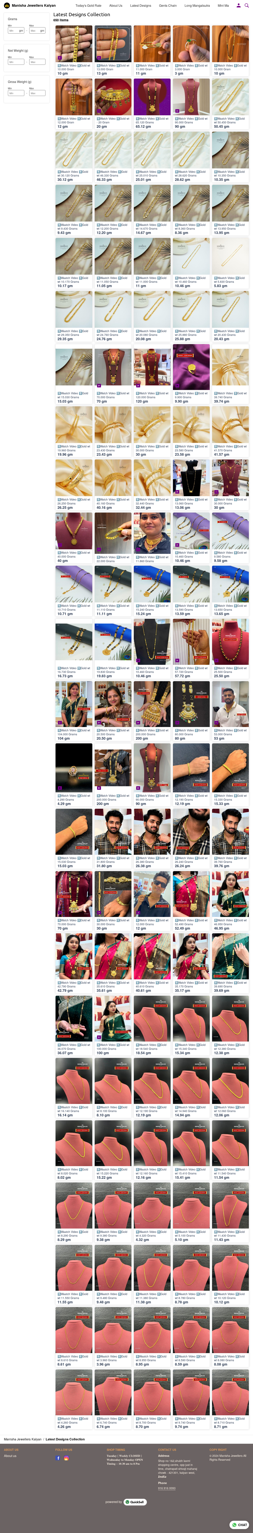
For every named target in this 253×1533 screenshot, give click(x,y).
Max (31, 25)
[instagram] (66, 1458)
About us (10, 1456)
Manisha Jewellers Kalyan (34, 6)
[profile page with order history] (239, 5)
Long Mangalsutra (197, 5)
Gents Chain (168, 5)
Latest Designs (140, 5)
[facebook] (58, 1458)
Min (10, 25)
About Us (115, 5)
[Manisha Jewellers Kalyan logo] (7, 5)
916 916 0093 (167, 1488)
